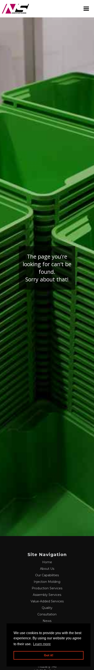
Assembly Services (47, 595)
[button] (86, 9)
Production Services (47, 588)
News (47, 621)
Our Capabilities (47, 575)
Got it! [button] (48, 655)
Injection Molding (47, 582)
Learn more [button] (42, 644)
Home (47, 562)
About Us (47, 569)
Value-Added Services (47, 601)
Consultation (47, 614)
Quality (47, 608)
